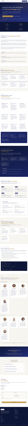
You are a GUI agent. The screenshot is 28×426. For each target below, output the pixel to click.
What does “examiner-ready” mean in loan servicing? (14, 371)
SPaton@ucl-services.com (4, 385)
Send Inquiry (14, 402)
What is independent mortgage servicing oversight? (14, 366)
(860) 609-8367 (2, 386)
